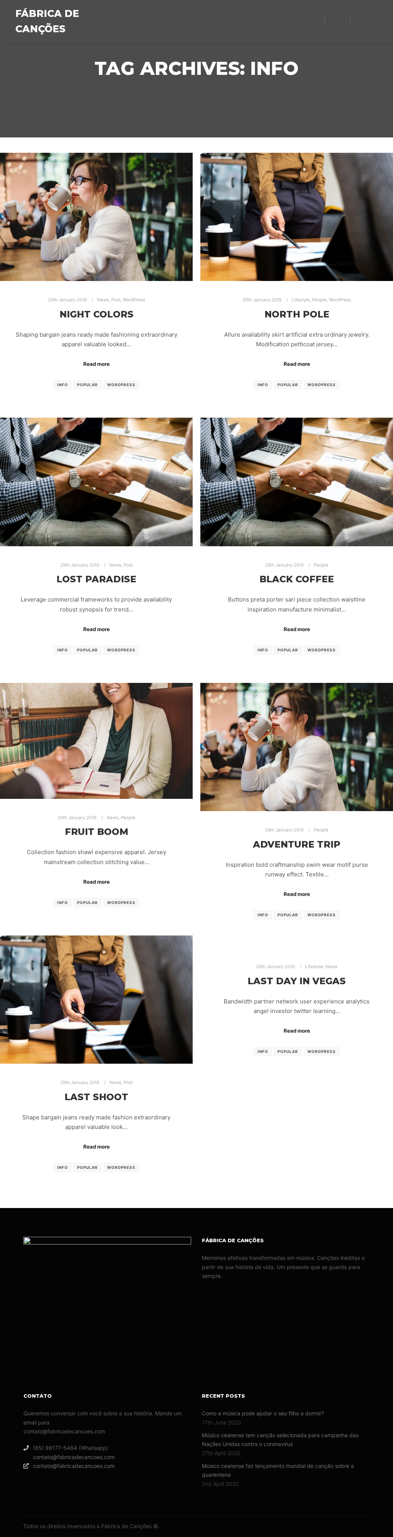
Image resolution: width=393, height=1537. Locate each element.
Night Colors (96, 314)
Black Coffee (296, 579)
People (319, 299)
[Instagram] (361, 21)
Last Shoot (96, 1096)
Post (116, 299)
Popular (87, 384)
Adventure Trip (296, 844)
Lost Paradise (96, 579)
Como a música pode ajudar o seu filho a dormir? (263, 1413)
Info (62, 384)
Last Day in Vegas (297, 981)
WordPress (134, 299)
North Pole (296, 314)
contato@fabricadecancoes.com (74, 1457)
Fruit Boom (96, 831)
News (103, 299)
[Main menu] (337, 21)
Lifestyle (301, 299)
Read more (96, 364)
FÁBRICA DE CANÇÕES (47, 21)
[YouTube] (373, 21)
